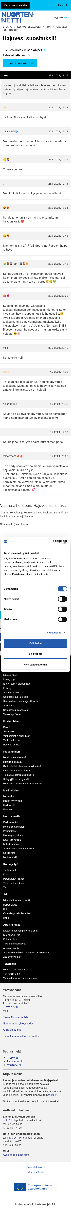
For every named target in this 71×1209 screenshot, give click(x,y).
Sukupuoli (8, 705)
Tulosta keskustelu (19, 63)
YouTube (12, 1065)
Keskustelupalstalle (15, 5)
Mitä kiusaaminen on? (14, 757)
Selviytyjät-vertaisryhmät (16, 779)
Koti (5, 909)
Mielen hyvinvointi (12, 800)
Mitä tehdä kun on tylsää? (16, 900)
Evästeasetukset (35, 1172)
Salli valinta (35, 653)
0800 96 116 (14, 1137)
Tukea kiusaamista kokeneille (18, 774)
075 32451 (12, 1007)
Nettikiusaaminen (12, 844)
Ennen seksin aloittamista (16, 683)
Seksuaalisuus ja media (15, 696)
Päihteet (7, 809)
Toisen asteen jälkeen (14, 883)
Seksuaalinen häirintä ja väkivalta (20, 701)
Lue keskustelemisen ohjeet (23, 50)
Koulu (6, 874)
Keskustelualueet (29, 26)
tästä (51, 1095)
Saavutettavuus (35, 1167)
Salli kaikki (35, 643)
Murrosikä (8, 796)
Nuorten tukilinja (11, 934)
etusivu (8, 26)
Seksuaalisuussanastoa (15, 709)
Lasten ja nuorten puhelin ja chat (20, 930)
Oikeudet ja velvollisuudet (16, 913)
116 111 (10, 1120)
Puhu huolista (10, 939)
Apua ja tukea (11, 924)
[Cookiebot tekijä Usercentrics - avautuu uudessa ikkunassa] (52, 542)
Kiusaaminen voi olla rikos (16, 770)
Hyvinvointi (9, 805)
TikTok (11, 1057)
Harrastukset (10, 904)
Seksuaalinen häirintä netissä (18, 848)
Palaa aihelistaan (15, 55)
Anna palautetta (12, 1030)
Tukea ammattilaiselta (14, 943)
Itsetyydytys (9, 679)
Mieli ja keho (11, 790)
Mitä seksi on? (10, 675)
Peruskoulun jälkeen (13, 878)
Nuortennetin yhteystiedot (18, 1023)
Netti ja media (11, 816)
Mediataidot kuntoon (14, 826)
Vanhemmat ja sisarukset (16, 735)
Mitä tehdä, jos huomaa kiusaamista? (22, 783)
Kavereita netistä (12, 839)
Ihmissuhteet (11, 721)
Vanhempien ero (11, 740)
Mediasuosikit (10, 857)
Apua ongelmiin (11, 948)
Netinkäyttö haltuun (13, 835)
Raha (6, 917)
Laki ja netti (9, 852)
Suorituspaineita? (12, 692)
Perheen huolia (11, 744)
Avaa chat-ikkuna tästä (16, 1155)
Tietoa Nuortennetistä (15, 1017)
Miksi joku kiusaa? (12, 761)
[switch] (62, 599)
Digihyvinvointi (10, 822)
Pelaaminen (9, 830)
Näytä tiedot (54, 632)
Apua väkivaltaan (12, 956)
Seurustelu (9, 731)
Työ (5, 887)
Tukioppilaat (9, 870)
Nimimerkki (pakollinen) (14, 524)
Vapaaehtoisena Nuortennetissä (20, 978)
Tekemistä (9, 963)
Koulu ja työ (10, 864)
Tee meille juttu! (11, 974)
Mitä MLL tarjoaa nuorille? (17, 969)
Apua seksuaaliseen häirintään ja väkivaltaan (26, 952)
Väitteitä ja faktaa (12, 714)
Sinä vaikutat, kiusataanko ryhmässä (22, 766)
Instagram (13, 1061)
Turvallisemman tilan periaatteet (21, 1036)
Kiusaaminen (11, 751)
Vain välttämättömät (35, 664)
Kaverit (7, 727)
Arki (48, 26)
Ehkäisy (7, 688)
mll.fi (5, 1011)
